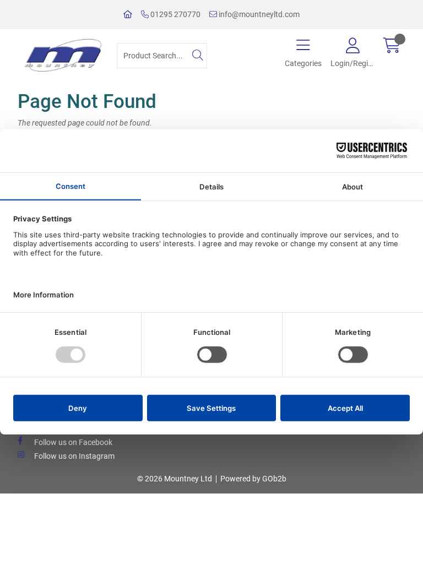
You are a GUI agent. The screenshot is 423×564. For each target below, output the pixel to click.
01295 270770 (174, 14)
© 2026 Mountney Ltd (174, 478)
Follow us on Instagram (74, 456)
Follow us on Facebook (73, 442)
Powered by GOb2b (253, 478)
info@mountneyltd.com (258, 14)
